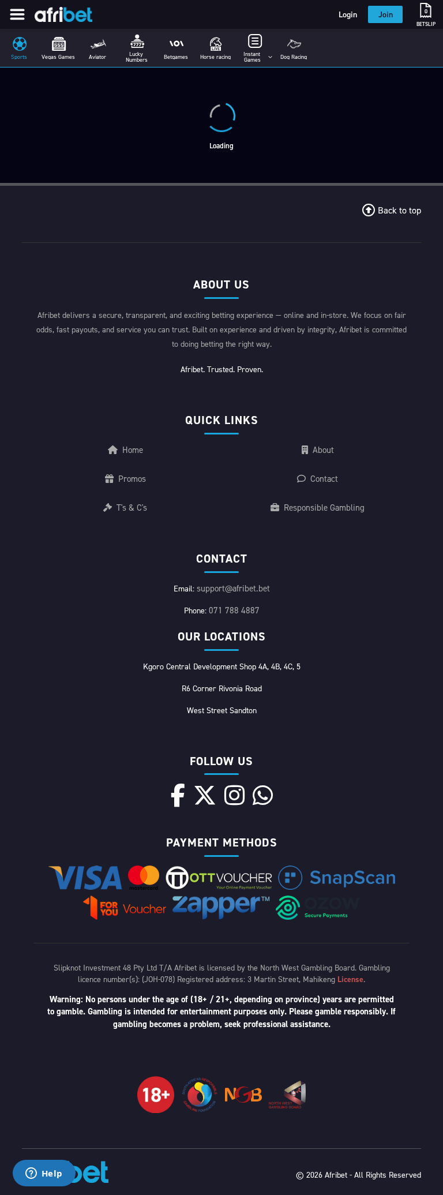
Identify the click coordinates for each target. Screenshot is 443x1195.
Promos (132, 478)
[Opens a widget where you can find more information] (44, 1174)
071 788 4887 (234, 610)
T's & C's (132, 507)
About (323, 449)
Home (132, 449)
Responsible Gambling (324, 507)
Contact (324, 478)
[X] (204, 795)
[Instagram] (234, 795)
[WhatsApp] (263, 795)
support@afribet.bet (233, 588)
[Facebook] (178, 795)
